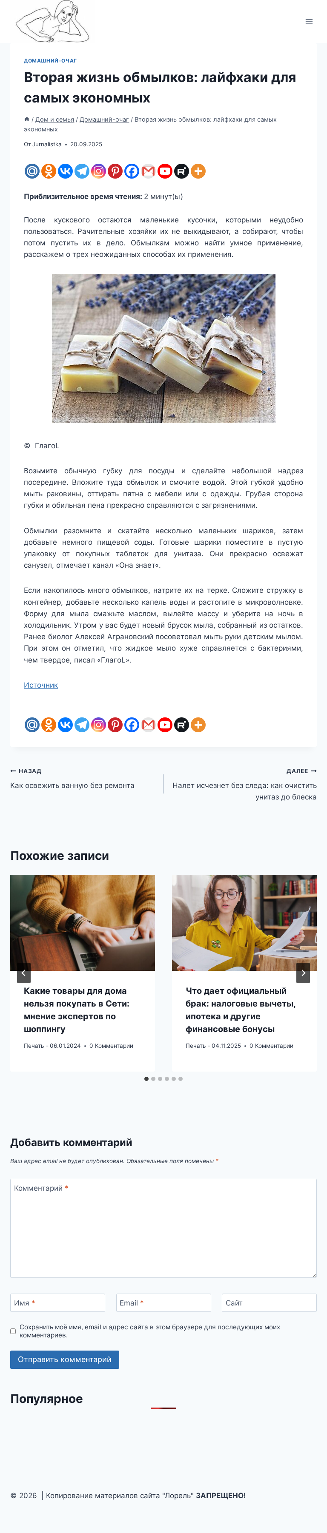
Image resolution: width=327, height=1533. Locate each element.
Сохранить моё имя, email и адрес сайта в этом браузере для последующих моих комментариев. (150, 1331)
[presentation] (82, 923)
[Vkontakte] (65, 171)
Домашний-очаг (50, 60)
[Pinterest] (115, 171)
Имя (24, 1303)
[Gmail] (148, 171)
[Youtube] (165, 171)
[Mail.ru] (32, 171)
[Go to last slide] (24, 973)
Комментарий (41, 1188)
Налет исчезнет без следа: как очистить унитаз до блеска (244, 785)
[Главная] (27, 119)
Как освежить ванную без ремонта (72, 779)
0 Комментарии (111, 1045)
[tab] (146, 1079)
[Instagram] (98, 171)
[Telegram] (82, 171)
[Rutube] (181, 171)
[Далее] (303, 973)
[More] (198, 171)
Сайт (234, 1303)
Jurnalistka (47, 144)
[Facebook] (131, 171)
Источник (41, 685)
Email (132, 1303)
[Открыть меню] (309, 21)
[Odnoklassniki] (48, 171)
